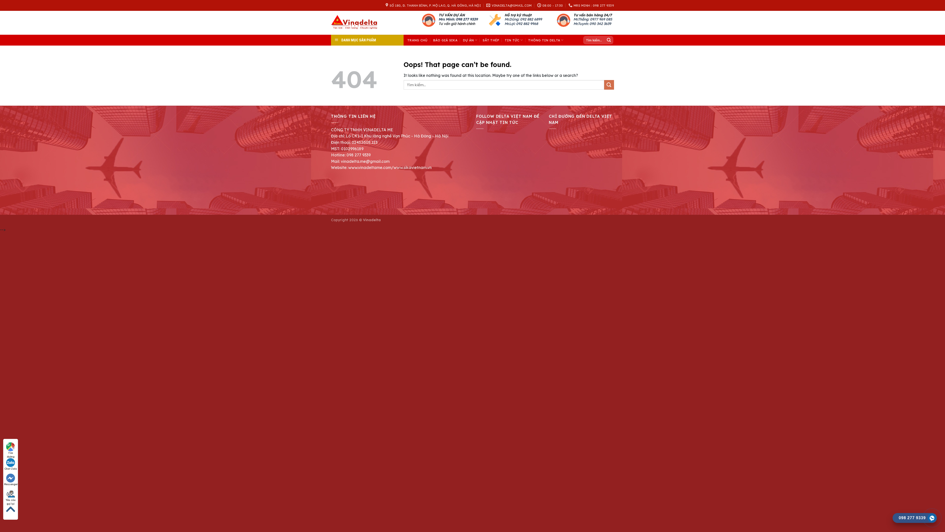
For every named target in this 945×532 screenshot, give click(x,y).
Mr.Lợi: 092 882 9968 (521, 23)
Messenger (11, 484)
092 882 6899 (531, 19)
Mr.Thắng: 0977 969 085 (592, 19)
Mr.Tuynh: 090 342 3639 (592, 23)
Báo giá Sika (445, 40)
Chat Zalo (10, 468)
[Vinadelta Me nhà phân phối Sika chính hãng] (355, 22)
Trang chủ (417, 40)
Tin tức (512, 40)
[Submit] (609, 40)
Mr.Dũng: (512, 19)
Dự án (468, 40)
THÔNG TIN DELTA (544, 40)
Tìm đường (11, 453)
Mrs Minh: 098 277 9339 (458, 19)
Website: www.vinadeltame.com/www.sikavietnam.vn (381, 167)
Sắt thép (491, 40)
